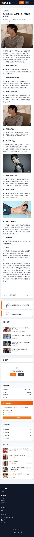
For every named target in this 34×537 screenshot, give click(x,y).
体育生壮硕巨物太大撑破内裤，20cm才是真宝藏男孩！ (20, 474)
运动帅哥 (3, 500)
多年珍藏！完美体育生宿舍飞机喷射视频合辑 (19, 449)
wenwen (7, 19)
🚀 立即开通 (17, 417)
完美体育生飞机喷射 (13, 461)
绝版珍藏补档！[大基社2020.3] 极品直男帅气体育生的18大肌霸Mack (20, 468)
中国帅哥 (3, 498)
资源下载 (3, 503)
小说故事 (6, 10)
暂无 (2, 510)
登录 (22, 2)
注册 (27, 2)
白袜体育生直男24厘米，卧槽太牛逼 (17, 455)
